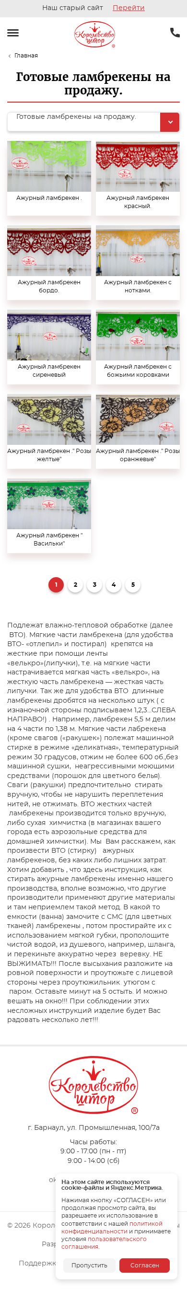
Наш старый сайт (93, 8)
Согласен (144, 1265)
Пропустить (89, 1265)
